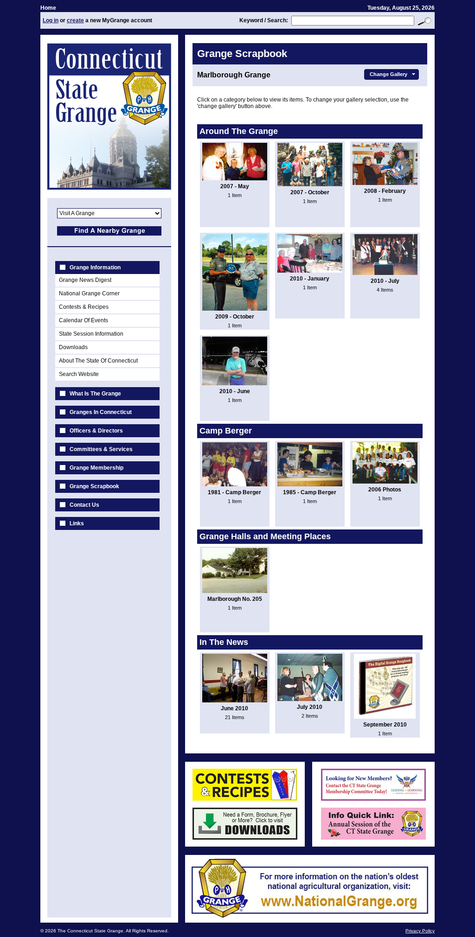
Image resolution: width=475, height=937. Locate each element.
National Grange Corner (89, 293)
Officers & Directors (96, 430)
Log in (50, 20)
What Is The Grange (95, 393)
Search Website (79, 374)
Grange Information (95, 267)
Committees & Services (101, 449)
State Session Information (91, 334)
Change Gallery (388, 74)
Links (77, 523)
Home (48, 8)
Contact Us (84, 505)
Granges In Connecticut (101, 412)
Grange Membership (96, 468)
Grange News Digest (85, 280)
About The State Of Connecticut (98, 360)
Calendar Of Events (83, 320)
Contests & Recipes (84, 307)
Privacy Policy (420, 930)
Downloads (73, 347)
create (75, 20)
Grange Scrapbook (94, 486)
